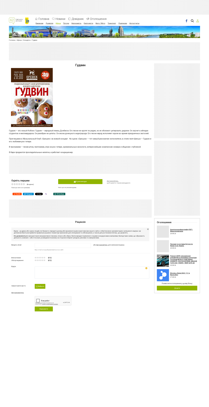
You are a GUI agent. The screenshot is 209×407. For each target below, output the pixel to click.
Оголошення (98, 19)
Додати (177, 288)
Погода (66, 23)
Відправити (44, 309)
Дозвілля (49, 23)
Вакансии (39, 23)
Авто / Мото (100, 23)
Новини (60, 19)
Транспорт (112, 23)
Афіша (58, 23)
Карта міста (88, 23)
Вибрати (41, 286)
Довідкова (122, 23)
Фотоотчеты (134, 23)
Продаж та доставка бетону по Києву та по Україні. (181, 245)
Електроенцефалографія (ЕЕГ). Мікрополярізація (181, 230)
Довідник (78, 19)
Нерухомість (76, 23)
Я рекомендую (81, 181)
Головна (43, 19)
